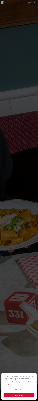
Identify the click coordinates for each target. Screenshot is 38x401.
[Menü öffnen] (34, 2)
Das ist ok (19, 395)
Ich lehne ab (19, 389)
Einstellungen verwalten (12, 385)
